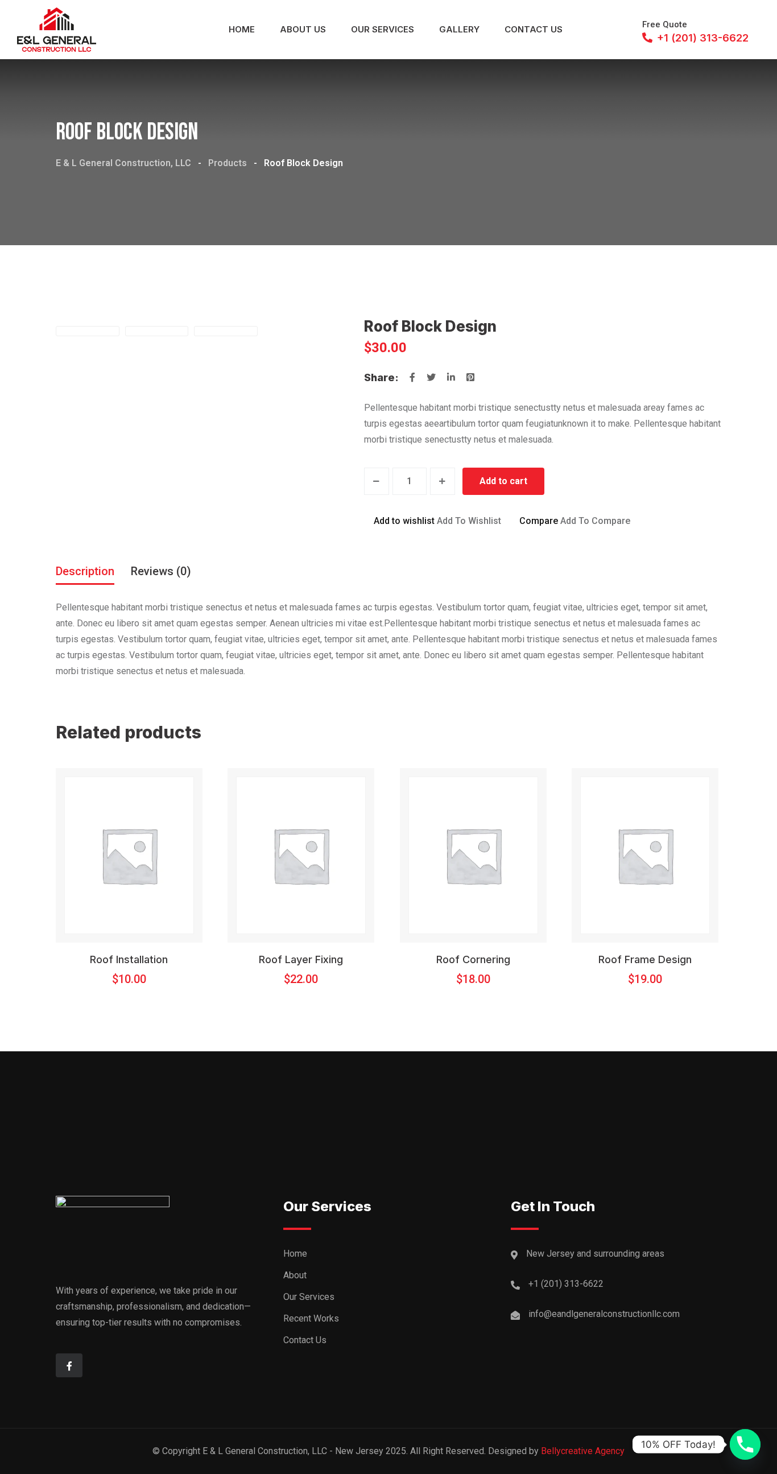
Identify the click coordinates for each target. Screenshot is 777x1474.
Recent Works (311, 1318)
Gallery (459, 29)
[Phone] (745, 1444)
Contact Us (534, 29)
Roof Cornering (473, 959)
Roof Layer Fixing (301, 959)
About (295, 1275)
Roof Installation (129, 959)
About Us (303, 29)
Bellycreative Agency (583, 1451)
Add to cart (503, 481)
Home (242, 29)
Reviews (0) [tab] (161, 571)
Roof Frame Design (645, 959)
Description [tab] (85, 571)
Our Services (382, 29)
